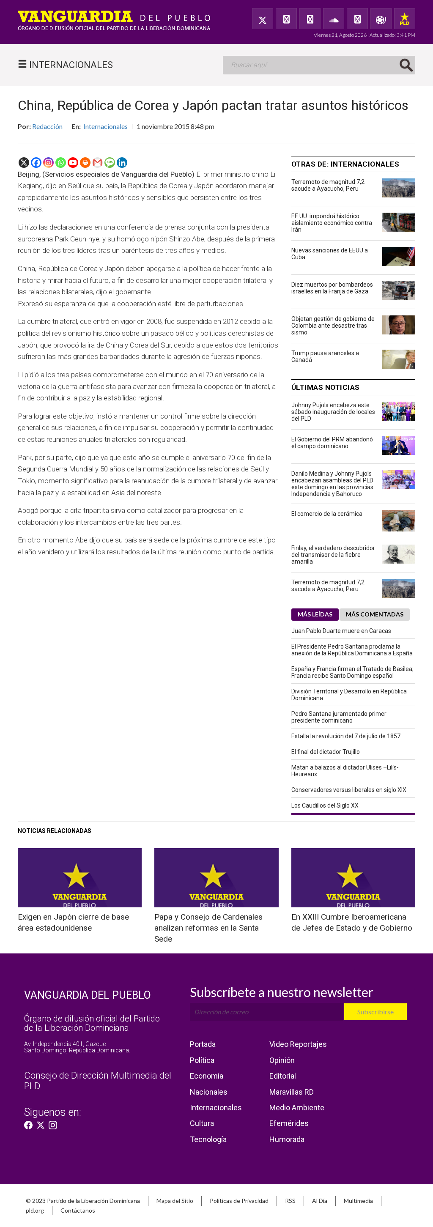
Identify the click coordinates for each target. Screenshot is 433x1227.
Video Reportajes (298, 1044)
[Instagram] (48, 162)
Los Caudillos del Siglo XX (325, 805)
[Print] (85, 162)
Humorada (286, 1139)
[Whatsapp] (60, 162)
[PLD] (404, 18)
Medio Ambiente (296, 1107)
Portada (203, 1044)
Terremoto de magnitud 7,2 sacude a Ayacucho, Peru (327, 185)
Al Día (319, 1200)
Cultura (202, 1123)
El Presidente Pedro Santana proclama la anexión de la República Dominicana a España (352, 650)
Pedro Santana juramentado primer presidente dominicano (338, 717)
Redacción (47, 126)
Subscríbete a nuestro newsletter (281, 992)
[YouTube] (310, 18)
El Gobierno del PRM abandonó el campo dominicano (332, 442)
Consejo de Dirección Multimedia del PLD (97, 1080)
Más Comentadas (374, 614)
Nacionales (208, 1091)
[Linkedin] (122, 162)
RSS (290, 1200)
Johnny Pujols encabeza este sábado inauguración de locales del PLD (333, 412)
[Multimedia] (381, 18)
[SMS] (109, 162)
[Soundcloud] (333, 18)
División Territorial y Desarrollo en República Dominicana (349, 694)
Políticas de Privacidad (239, 1200)
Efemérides (289, 1123)
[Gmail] (97, 162)
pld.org (35, 1210)
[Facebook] (286, 18)
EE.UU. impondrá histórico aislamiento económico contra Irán (331, 223)
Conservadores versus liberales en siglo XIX (348, 789)
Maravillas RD (291, 1091)
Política (202, 1060)
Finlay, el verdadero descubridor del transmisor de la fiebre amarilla (333, 555)
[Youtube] (73, 162)
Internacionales (105, 126)
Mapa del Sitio (174, 1200)
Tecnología (208, 1139)
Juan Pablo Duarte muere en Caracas (341, 630)
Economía (206, 1075)
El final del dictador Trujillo (325, 751)
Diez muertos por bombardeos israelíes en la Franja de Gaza (332, 288)
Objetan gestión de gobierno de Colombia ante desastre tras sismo (333, 325)
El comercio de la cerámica (326, 513)
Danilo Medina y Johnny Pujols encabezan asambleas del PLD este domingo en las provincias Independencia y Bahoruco (332, 483)
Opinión (282, 1060)
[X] (24, 162)
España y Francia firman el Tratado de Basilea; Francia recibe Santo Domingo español (352, 672)
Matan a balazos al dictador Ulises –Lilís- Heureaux (345, 771)
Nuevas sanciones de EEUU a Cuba (329, 253)
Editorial (282, 1075)
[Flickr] (357, 18)
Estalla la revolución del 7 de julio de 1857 (345, 736)
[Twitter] (262, 18)
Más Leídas (315, 614)
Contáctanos (77, 1210)
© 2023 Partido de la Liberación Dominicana (83, 1200)
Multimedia (358, 1200)
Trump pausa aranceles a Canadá (325, 356)
